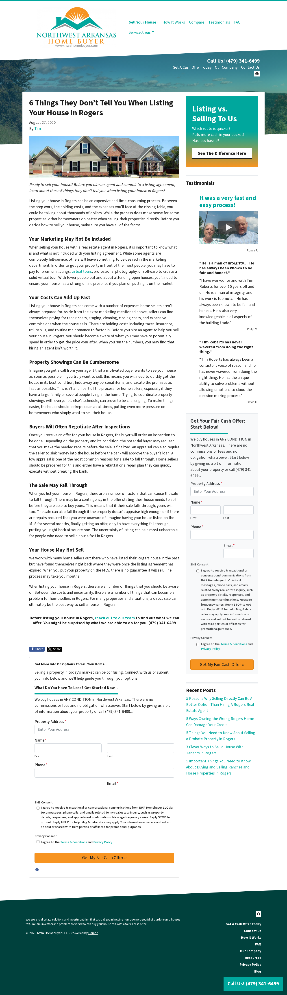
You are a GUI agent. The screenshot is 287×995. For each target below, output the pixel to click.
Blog (257, 971)
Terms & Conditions (73, 842)
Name (41, 740)
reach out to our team (115, 618)
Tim (37, 128)
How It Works (173, 22)
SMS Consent (44, 802)
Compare (196, 22)
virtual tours (82, 271)
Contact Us (250, 67)
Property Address (50, 721)
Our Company (226, 67)
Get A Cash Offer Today (192, 67)
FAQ (237, 22)
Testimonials (219, 22)
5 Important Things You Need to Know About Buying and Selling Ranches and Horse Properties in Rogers (218, 767)
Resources (253, 957)
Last (110, 756)
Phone (41, 765)
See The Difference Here (222, 153)
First (38, 756)
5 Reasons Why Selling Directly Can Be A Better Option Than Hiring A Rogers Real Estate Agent (220, 705)
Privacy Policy (102, 842)
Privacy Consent (46, 836)
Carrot (93, 933)
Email (112, 783)
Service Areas (140, 32)
